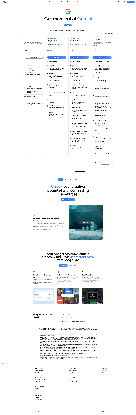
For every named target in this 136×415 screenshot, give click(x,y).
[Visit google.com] (37, 412)
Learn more (54, 335)
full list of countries (60, 161)
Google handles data (54, 329)
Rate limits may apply (64, 330)
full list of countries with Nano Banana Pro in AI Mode (56, 345)
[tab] (60, 179)
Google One (92, 328)
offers (45, 329)
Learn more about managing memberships (66, 351)
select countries (98, 72)
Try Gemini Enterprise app (80, 171)
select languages (56, 330)
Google (40, 329)
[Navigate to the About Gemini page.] (5, 2)
